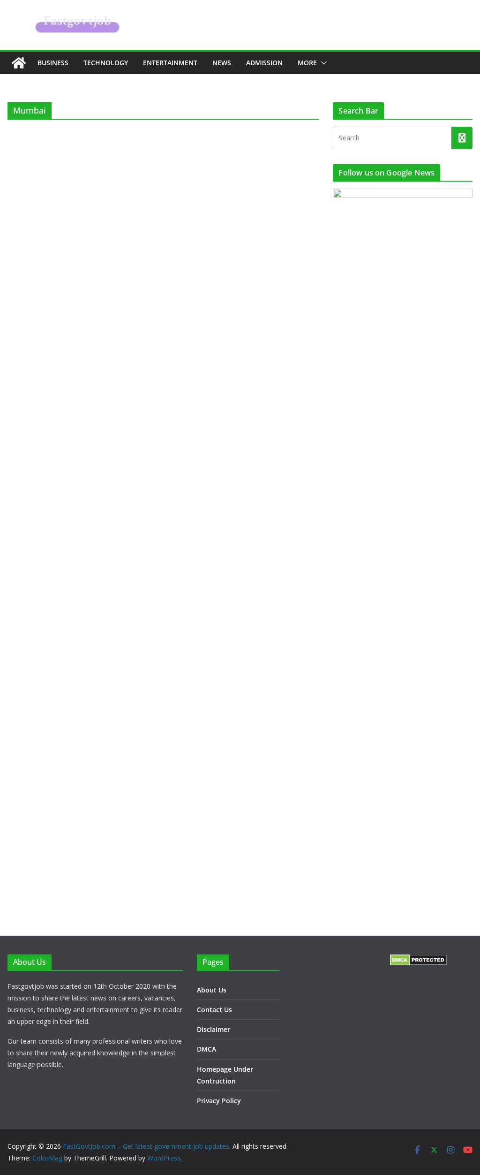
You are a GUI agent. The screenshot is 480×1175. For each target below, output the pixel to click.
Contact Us (214, 1009)
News (221, 62)
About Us (211, 989)
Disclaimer (213, 1029)
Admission (264, 62)
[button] (322, 62)
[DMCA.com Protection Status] (418, 960)
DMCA (206, 1049)
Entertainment (170, 62)
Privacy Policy (219, 1100)
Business (53, 62)
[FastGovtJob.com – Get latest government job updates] (19, 63)
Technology (105, 62)
